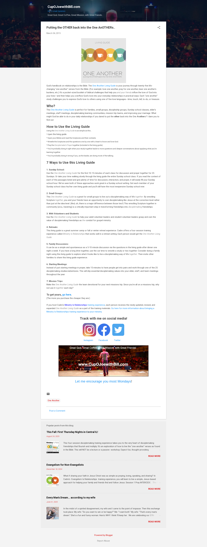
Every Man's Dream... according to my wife (70, 497)
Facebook (103, 340)
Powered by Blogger (103, 535)
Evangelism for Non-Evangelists (65, 464)
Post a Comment (57, 411)
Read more (154, 456)
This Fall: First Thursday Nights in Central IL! (72, 431)
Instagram (88, 340)
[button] (159, 28)
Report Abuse (103, 541)
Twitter (117, 340)
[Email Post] (48, 395)
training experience (85, 305)
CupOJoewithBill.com (64, 7)
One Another (53, 400)
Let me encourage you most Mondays (103, 381)
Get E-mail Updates (56, 11)
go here (66, 294)
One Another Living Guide (104, 85)
